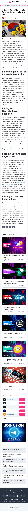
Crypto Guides (21, 490)
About (6, 499)
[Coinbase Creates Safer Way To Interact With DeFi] (14, 297)
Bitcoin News (13, 490)
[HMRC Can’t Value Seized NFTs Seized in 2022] (14, 323)
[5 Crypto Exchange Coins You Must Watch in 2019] (14, 375)
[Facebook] (3, 495)
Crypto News (6, 490)
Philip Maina (8, 285)
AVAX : (7, 5)
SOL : (19, 5)
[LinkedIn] (10, 495)
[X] (14, 495)
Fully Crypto (8, 260)
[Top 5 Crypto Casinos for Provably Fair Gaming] (14, 245)
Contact (21, 499)
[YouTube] (17, 495)
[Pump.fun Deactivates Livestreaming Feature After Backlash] (14, 271)
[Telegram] (21, 495)
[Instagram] (7, 495)
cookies (15, 507)
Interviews (13, 492)
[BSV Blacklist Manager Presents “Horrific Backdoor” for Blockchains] (14, 349)
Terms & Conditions (13, 499)
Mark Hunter (8, 337)
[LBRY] (24, 495)
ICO (3, 221)
